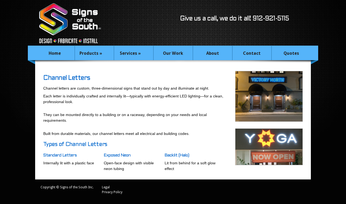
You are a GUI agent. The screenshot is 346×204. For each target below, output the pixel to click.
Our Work (173, 53)
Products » (90, 53)
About (212, 53)
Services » (130, 53)
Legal (106, 187)
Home (55, 53)
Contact (252, 53)
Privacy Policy (112, 192)
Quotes (291, 53)
